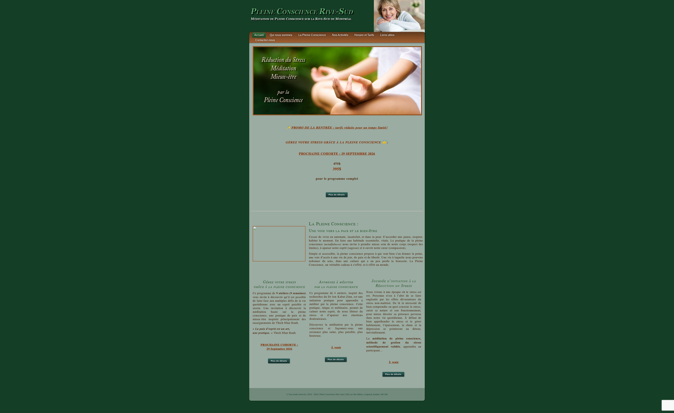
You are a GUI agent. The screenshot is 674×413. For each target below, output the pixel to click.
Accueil (259, 35)
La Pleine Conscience (312, 35)
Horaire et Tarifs (364, 35)
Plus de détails (337, 195)
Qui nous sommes (281, 35)
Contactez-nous (265, 40)
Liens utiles (387, 35)
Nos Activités (340, 35)
